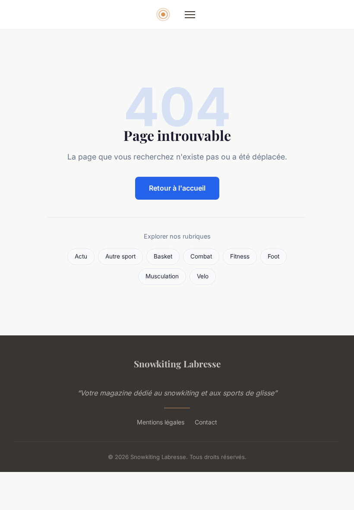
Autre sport (120, 256)
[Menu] (190, 15)
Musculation (162, 276)
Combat (201, 256)
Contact (206, 422)
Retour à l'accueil (177, 188)
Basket (163, 256)
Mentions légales (160, 422)
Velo (203, 276)
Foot (273, 256)
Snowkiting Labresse (177, 363)
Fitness (240, 256)
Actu (81, 256)
